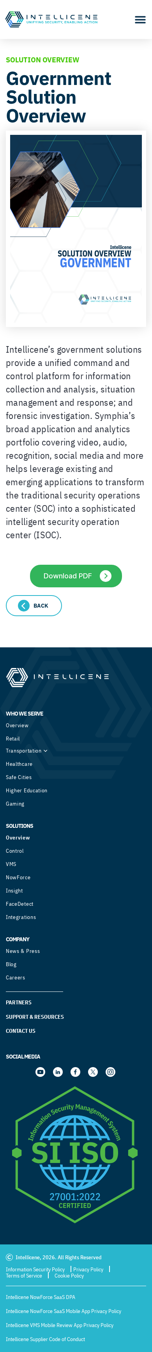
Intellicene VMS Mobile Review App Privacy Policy (59, 1325)
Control (15, 850)
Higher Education (27, 790)
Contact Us (20, 1030)
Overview (17, 725)
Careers (15, 977)
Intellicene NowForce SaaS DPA (40, 1297)
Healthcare (19, 763)
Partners (19, 1002)
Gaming (15, 803)
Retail (13, 738)
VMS (11, 864)
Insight (14, 890)
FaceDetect (20, 903)
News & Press (23, 950)
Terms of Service (24, 1275)
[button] (34, 605)
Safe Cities (19, 777)
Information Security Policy (35, 1269)
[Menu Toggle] (140, 19)
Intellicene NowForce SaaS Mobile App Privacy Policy (63, 1311)
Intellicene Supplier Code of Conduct (45, 1339)
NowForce (18, 877)
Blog (11, 964)
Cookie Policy (69, 1275)
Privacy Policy (88, 1269)
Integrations (21, 917)
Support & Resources (35, 1016)
